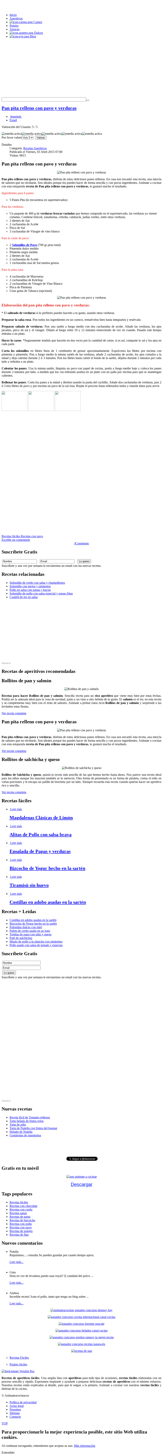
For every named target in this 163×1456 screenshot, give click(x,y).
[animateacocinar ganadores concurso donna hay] (81, 1310)
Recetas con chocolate (23, 1206)
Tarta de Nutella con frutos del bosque (33, 1128)
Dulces (38, 32)
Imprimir (16, 116)
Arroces (14, 29)
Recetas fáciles (11, 536)
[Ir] (87, 100)
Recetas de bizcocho (22, 1220)
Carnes (37, 22)
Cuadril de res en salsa (24, 597)
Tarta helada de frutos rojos (27, 1121)
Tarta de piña (18, 1124)
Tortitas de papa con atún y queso (30, 934)
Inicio (13, 15)
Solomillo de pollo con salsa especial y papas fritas (41, 593)
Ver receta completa (14, 713)
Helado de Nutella (21, 1131)
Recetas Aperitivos (35, 148)
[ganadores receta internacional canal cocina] (81, 1317)
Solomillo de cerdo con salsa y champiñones (37, 582)
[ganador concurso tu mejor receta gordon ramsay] (81, 1337)
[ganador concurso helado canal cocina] (81, 1330)
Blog (32, 36)
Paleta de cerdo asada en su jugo (30, 930)
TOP (5, 1423)
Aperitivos (16, 18)
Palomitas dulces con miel (26, 927)
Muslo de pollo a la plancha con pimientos (36, 941)
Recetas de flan (19, 1234)
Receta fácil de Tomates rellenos (30, 1117)
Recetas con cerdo (21, 1209)
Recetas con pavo (32, 536)
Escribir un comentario (16, 539)
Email (13, 120)
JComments (81, 543)
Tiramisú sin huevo (29, 885)
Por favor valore (12, 137)
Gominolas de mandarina (25, 1135)
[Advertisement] (81, 69)
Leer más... (16, 1262)
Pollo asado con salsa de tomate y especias (36, 945)
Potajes (14, 25)
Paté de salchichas (21, 938)
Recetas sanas (18, 1213)
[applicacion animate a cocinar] (81, 1176)
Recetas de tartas (20, 1216)
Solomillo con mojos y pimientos (30, 586)
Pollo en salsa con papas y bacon (30, 590)
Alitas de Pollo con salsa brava (41, 834)
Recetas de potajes (21, 1231)
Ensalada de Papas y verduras (40, 851)
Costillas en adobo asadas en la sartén (48, 902)
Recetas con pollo (21, 1224)
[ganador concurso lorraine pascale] (81, 1323)
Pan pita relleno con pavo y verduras (39, 108)
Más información (84, 1445)
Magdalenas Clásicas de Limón (41, 817)
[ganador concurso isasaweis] (81, 1344)
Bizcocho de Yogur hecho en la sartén (47, 868)
